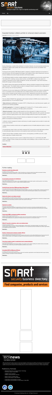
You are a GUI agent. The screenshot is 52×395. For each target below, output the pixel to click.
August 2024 (4, 35)
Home (3, 13)
